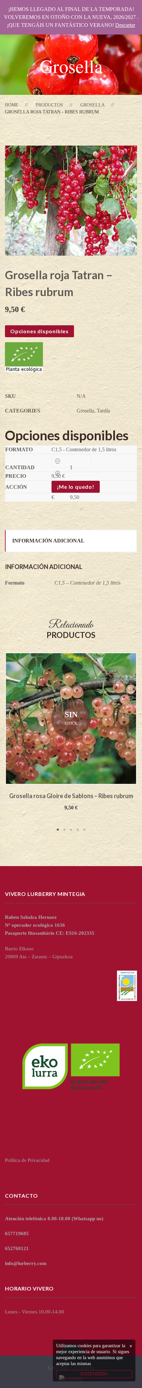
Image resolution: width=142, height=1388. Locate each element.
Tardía (103, 410)
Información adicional (48, 540)
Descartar (125, 25)
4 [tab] (77, 829)
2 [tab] (64, 829)
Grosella (92, 104)
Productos (49, 104)
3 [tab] (71, 829)
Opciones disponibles (39, 331)
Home (11, 104)
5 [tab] (84, 829)
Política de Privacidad (27, 1160)
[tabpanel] (71, 732)
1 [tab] (57, 829)
